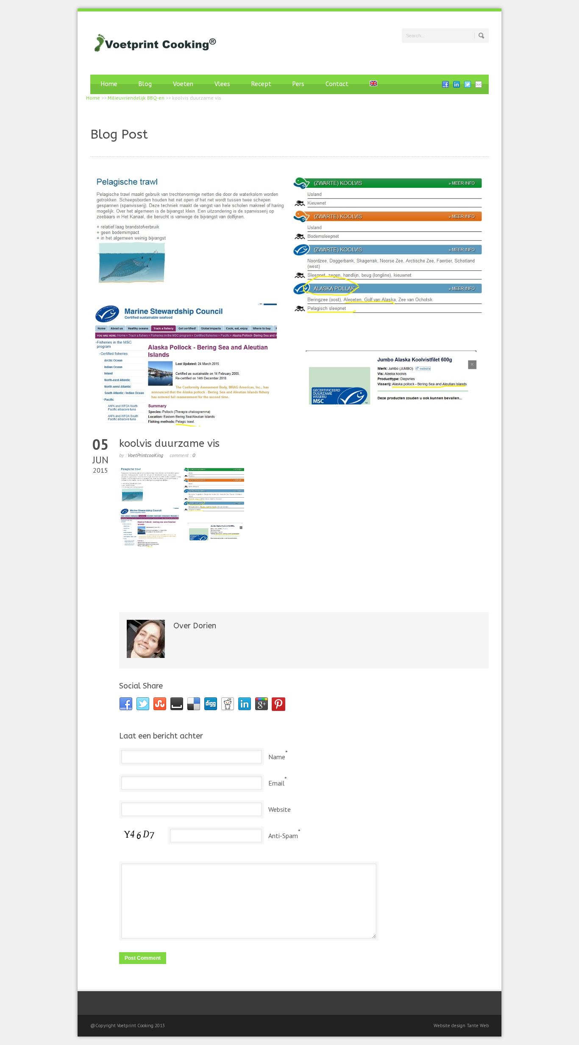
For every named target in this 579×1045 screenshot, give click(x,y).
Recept (261, 84)
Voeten (183, 84)
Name (276, 756)
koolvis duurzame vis (169, 443)
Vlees (222, 84)
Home (109, 84)
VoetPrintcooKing (145, 455)
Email (276, 783)
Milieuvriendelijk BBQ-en (136, 98)
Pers (298, 84)
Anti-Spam (283, 835)
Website (279, 809)
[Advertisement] (304, 578)
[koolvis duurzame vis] (289, 299)
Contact (337, 84)
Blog (145, 84)
